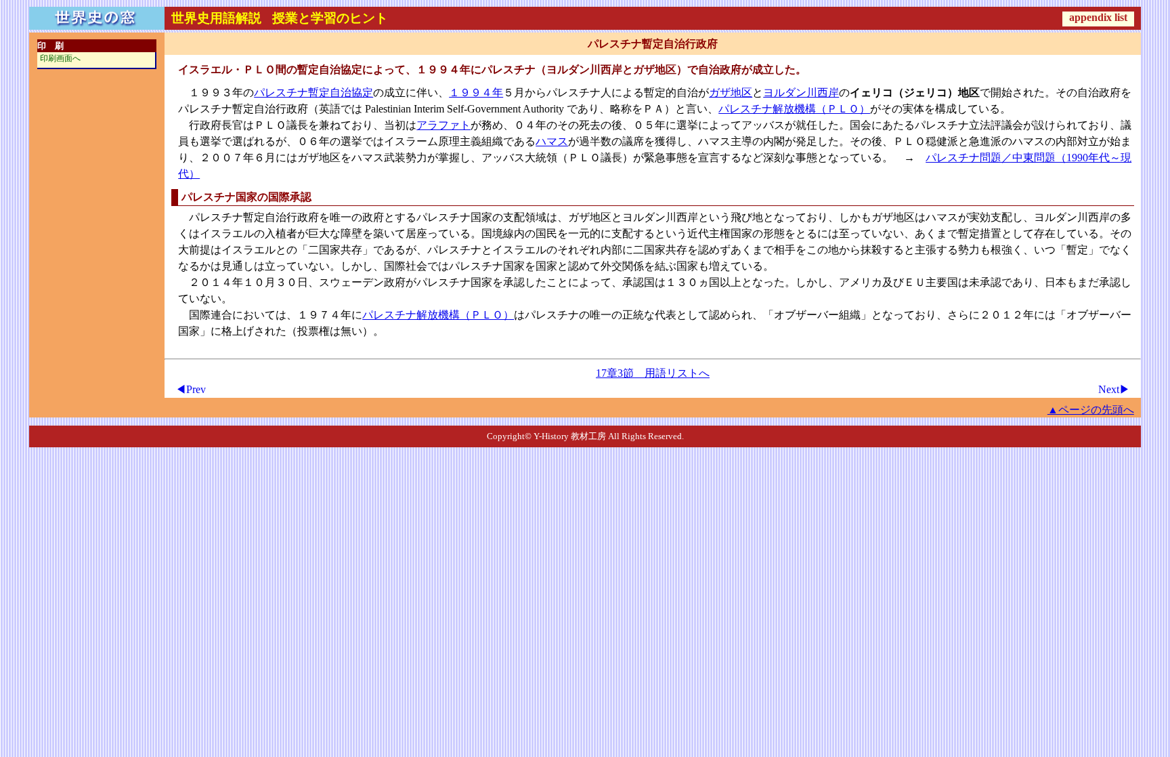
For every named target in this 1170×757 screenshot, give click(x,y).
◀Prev (190, 389)
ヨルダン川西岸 (801, 92)
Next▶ (1114, 389)
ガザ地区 (730, 92)
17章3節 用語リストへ (653, 373)
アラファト (443, 125)
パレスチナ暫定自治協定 (313, 92)
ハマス (552, 141)
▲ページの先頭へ (1090, 409)
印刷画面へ (60, 58)
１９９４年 (476, 92)
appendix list (1098, 17)
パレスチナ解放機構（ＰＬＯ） (794, 109)
